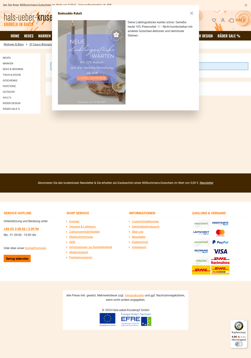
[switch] (239, 344)
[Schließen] (192, 13)
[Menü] (245, 322)
